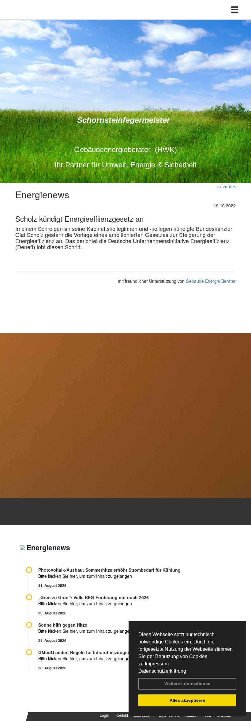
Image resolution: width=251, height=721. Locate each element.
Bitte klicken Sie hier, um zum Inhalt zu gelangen (85, 576)
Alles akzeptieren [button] (187, 700)
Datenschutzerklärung (162, 671)
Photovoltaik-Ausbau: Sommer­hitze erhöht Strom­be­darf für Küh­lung (109, 570)
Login (104, 715)
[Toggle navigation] (234, 9)
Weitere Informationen (187, 683)
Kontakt (121, 715)
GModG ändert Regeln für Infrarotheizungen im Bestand (96, 652)
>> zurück (226, 186)
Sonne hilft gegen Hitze (62, 625)
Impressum (157, 663)
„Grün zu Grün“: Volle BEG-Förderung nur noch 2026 (93, 597)
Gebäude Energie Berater (211, 281)
